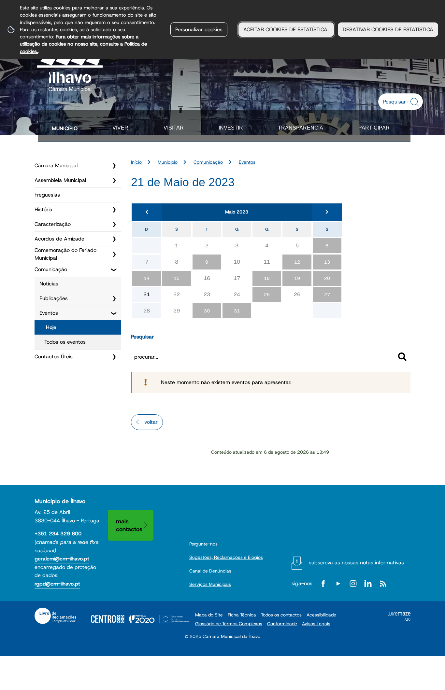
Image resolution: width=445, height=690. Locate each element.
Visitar (174, 128)
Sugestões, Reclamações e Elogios (226, 557)
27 (327, 294)
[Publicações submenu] (114, 298)
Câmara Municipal (56, 165)
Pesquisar (142, 336)
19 (297, 278)
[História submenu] (114, 209)
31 (237, 311)
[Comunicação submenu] (114, 269)
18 (267, 278)
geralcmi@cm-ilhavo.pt (62, 558)
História (43, 209)
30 (207, 311)
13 (327, 262)
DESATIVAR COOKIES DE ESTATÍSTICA (388, 29)
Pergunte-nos (203, 544)
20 (327, 278)
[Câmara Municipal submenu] (114, 166)
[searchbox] (397, 101)
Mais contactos (129, 525)
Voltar (151, 422)
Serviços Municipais (210, 584)
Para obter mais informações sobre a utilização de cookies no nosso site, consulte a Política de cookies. (83, 44)
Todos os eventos (65, 341)
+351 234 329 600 (58, 533)
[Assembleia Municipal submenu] (114, 180)
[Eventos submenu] (114, 313)
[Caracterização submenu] (114, 224)
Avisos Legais (316, 624)
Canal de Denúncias (210, 571)
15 (176, 278)
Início (136, 162)
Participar (374, 128)
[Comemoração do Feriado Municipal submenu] (114, 254)
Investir (231, 128)
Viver (120, 128)
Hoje (51, 327)
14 (147, 278)
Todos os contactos (281, 615)
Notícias (48, 283)
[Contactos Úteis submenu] (114, 357)
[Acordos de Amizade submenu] (114, 239)
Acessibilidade (321, 615)
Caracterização (53, 224)
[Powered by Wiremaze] (399, 619)
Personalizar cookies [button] (199, 29)
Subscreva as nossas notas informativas (356, 562)
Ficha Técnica (242, 615)
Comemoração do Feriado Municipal (65, 254)
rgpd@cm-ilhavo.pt (57, 583)
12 (297, 262)
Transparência (300, 128)
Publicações (53, 298)
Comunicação (51, 269)
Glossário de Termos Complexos (228, 624)
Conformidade (282, 624)
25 (267, 294)
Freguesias (47, 194)
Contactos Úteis (54, 356)
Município (65, 128)
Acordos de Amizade (59, 238)
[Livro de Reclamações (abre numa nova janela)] (55, 616)
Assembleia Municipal (60, 180)
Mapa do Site (209, 615)
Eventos (48, 313)
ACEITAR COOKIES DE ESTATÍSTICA (286, 29)
